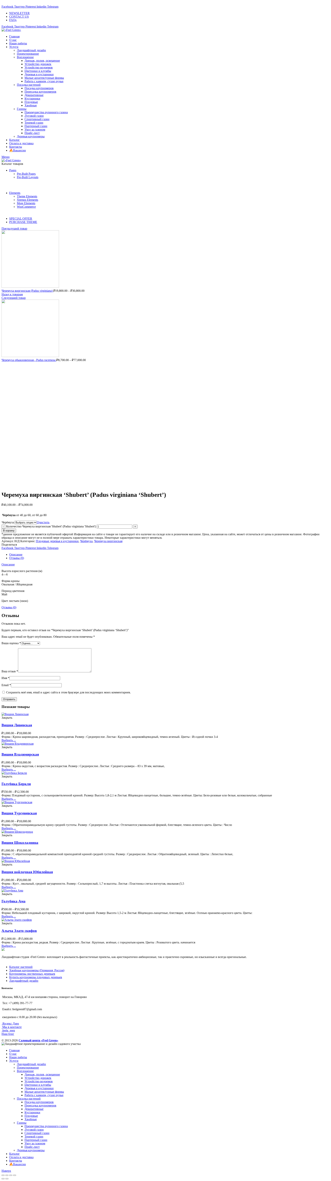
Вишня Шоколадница (20, 843)
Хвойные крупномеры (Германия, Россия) (36, 970)
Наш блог (8, 1034)
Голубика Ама (13, 901)
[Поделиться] (6, 1175)
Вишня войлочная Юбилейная (27, 872)
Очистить (43, 522)
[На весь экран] (10, 1175)
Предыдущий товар (14, 228)
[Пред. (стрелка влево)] (3, 1178)
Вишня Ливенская (17, 725)
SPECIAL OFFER (20, 218)
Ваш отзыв (10, 671)
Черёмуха (8, 522)
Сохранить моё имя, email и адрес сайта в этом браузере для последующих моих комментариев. (68, 692)
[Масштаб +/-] (14, 1175)
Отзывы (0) (16, 558)
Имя (5, 678)
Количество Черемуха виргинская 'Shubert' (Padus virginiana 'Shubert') (51, 526)
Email (6, 685)
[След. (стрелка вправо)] (6, 1178)
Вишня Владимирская (20, 754)
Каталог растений (21, 967)
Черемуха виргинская (108, 541)
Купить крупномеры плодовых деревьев (35, 977)
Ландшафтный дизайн (23, 980)
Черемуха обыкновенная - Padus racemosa (29, 360)
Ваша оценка (11, 643)
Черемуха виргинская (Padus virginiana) (27, 290)
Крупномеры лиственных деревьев (32, 973)
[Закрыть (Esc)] (3, 1175)
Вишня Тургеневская (19, 813)
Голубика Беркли (16, 784)
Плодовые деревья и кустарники (57, 541)
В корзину (9, 530)
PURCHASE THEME (23, 222)
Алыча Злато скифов (19, 931)
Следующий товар (14, 297)
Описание (15, 554)
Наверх (6, 1170)
